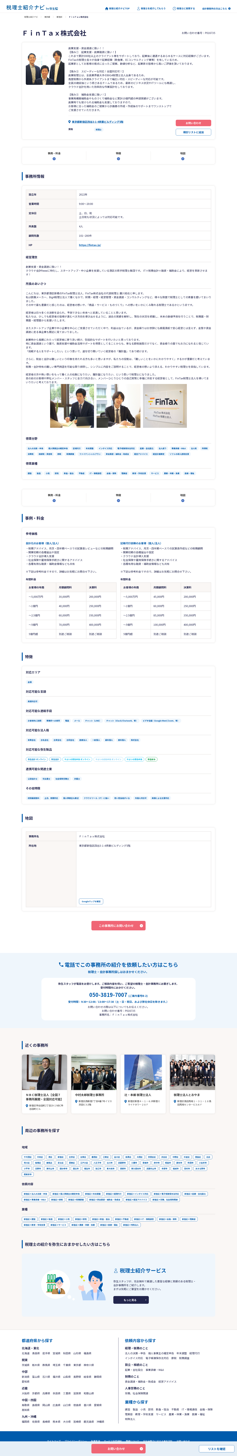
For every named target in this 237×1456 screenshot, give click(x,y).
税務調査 (184, 1358)
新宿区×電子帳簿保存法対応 (166, 1193)
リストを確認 (216, 1449)
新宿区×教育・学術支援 (34, 1224)
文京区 (72, 1157)
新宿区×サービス (58, 1224)
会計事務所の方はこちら (214, 8)
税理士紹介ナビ (31, 16)
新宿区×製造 (47, 1219)
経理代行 (194, 1353)
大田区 (140, 1157)
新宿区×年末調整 (93, 1193)
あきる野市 (200, 1168)
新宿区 (59, 16)
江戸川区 (84, 1162)
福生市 (87, 1168)
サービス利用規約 (113, 1441)
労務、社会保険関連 (136, 1393)
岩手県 (46, 1353)
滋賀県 (77, 1393)
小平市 (27, 1168)
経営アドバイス (167, 1381)
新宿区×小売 (64, 1219)
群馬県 (46, 1365)
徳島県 (77, 1405)
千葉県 (67, 1365)
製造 (135, 1409)
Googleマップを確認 (91, 901)
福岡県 (26, 1421)
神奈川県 (89, 1365)
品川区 (117, 1157)
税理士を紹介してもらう (153, 8)
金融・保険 (206, 1409)
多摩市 (164, 1168)
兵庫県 (46, 1393)
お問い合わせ (193, 123)
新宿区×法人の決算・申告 (35, 1193)
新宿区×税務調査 (76, 1199)
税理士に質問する (186, 8)
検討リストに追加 (193, 132)
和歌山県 (89, 1393)
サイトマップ (54, 1441)
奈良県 (56, 1393)
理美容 (129, 1414)
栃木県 (36, 1365)
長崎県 (46, 1421)
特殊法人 (130, 1419)
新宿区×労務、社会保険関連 (165, 1199)
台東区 (83, 1157)
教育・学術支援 (144, 1414)
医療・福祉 (198, 1414)
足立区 (61, 1162)
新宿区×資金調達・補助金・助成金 (104, 1199)
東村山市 (50, 1168)
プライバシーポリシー (75, 1441)
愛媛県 (98, 1405)
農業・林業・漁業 (179, 1414)
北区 (208, 1157)
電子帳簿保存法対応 (157, 1358)
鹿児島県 (89, 1421)
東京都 (47, 16)
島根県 (36, 1405)
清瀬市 (123, 1168)
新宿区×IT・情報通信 (144, 1219)
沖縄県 (100, 1421)
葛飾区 (72, 1162)
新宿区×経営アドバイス (136, 1199)
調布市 (179, 1162)
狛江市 (98, 1168)
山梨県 (67, 1377)
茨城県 (26, 1365)
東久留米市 (136, 1168)
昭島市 (168, 1162)
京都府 (36, 1393)
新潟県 (26, 1377)
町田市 (190, 1162)
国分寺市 (63, 1168)
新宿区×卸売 (81, 1219)
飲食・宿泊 (162, 1409)
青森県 (36, 1353)
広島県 (56, 1405)
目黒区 (128, 1157)
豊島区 (198, 1157)
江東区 (106, 1157)
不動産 (175, 1409)
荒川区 (27, 1162)
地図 (182, 153)
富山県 (36, 1377)
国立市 (76, 1168)
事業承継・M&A (155, 1370)
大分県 (67, 1421)
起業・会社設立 (134, 1370)
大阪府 (26, 1393)
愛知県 (26, 1381)
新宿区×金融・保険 (168, 1219)
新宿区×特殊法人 (131, 1224)
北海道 (26, 1353)
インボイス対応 (134, 1358)
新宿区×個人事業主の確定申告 (66, 1193)
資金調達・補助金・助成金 (140, 1381)
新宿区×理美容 (189, 1219)
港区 (50, 1157)
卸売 (150, 1409)
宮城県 (56, 1353)
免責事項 (95, 1441)
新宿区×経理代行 (114, 1193)
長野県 (77, 1377)
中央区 (40, 1157)
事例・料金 (54, 153)
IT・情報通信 (189, 1409)
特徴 (118, 153)
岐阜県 (87, 1377)
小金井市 (203, 1162)
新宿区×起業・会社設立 (195, 1193)
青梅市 (145, 1162)
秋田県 (67, 1353)
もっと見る (130, 1300)
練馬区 (49, 1162)
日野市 (38, 1168)
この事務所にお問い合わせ (116, 925)
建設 (127, 1409)
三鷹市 (134, 1162)
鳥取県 (26, 1405)
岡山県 (46, 1405)
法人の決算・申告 (135, 1353)
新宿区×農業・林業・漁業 (83, 1224)
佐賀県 (36, 1421)
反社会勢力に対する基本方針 (158, 1441)
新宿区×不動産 (122, 1219)
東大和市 (110, 1168)
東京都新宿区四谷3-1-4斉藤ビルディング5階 (97, 122)
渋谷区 (164, 1157)
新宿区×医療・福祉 (109, 1224)
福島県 (87, 1353)
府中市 (157, 1162)
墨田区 (94, 1157)
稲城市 (176, 1168)
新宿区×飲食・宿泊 (101, 1219)
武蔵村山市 (151, 1168)
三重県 (67, 1393)
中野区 (175, 1157)
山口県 (67, 1405)
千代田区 (28, 1157)
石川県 (46, 1377)
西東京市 (28, 1174)
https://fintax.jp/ (90, 245)
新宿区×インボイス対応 (137, 1193)
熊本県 (56, 1421)
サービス (161, 1414)
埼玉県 (56, 1365)
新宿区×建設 (29, 1219)
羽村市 (187, 1168)
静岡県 (98, 1377)
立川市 (110, 1162)
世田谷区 (152, 1157)
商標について (132, 1441)
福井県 (56, 1377)
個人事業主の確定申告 (161, 1353)
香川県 (87, 1405)
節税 (174, 1358)
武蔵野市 (122, 1162)
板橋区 (38, 1162)
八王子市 (97, 1162)
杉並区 (187, 1157)
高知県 (26, 1410)
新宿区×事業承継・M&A (35, 1199)
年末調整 (182, 1353)
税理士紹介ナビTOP (119, 8)
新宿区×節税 (57, 1199)
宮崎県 (77, 1421)
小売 (143, 1409)
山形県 (77, 1353)
